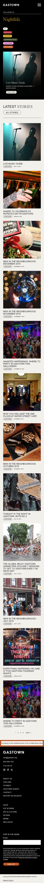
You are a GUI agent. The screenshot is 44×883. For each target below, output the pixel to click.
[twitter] (12, 770)
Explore (7, 782)
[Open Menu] (39, 5)
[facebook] (8, 770)
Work (6, 819)
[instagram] (4, 770)
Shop (5, 805)
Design (6, 815)
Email (5, 838)
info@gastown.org (10, 758)
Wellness (8, 822)
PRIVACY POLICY (8, 880)
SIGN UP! (11, 864)
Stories (7, 785)
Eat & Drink (8, 808)
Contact (7, 792)
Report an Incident (8, 796)
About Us (7, 779)
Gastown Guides (8, 789)
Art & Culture (10, 812)
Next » (28, 733)
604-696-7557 (8, 762)
